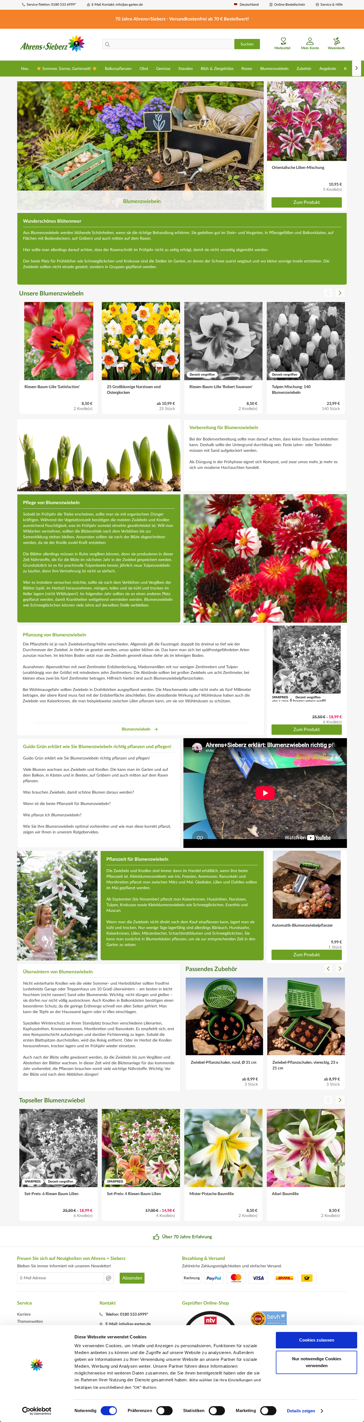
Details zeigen (301, 1410)
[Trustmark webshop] (268, 1319)
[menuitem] (52, 4)
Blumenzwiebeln (136, 729)
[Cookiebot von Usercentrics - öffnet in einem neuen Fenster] (37, 1411)
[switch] (164, 1410)
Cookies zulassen (316, 1340)
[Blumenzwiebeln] (140, 145)
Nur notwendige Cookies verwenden (316, 1362)
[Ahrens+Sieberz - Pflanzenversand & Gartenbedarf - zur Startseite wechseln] (52, 45)
